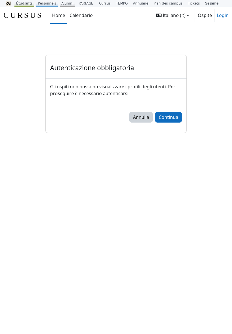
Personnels (47, 3)
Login (223, 15)
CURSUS (23, 15)
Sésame (211, 3)
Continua (168, 117)
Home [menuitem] (58, 15)
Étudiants (24, 3)
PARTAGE (86, 3)
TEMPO (122, 3)
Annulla (141, 117)
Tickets (194, 3)
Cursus (105, 3)
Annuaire (140, 3)
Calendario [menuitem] (81, 15)
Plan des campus (168, 3)
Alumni (67, 3)
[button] (172, 15)
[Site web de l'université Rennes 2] (8, 3)
